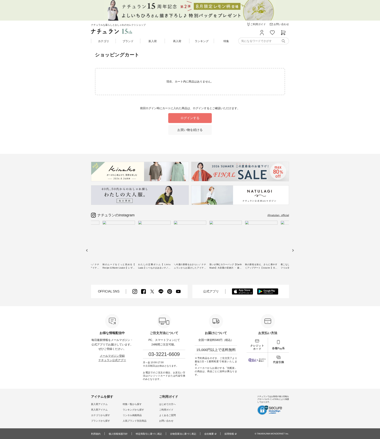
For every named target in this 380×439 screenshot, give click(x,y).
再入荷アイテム (99, 409)
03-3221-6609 (164, 354)
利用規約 (96, 433)
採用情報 (229, 434)
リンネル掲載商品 (132, 415)
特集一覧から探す (132, 404)
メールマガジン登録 (112, 355)
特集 (226, 41)
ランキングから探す (133, 409)
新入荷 (152, 41)
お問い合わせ (166, 420)
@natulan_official (278, 215)
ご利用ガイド (166, 409)
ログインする (190, 118)
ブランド (128, 41)
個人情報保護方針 (118, 433)
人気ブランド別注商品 (134, 420)
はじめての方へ (167, 404)
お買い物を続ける (190, 130)
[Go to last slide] (87, 250)
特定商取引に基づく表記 (149, 433)
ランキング (202, 41)
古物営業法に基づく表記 (183, 433)
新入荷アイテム (99, 404)
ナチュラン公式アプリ (112, 360)
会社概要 (209, 434)
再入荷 (177, 41)
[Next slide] (293, 250)
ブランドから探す (100, 420)
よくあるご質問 (167, 415)
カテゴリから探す (100, 415)
